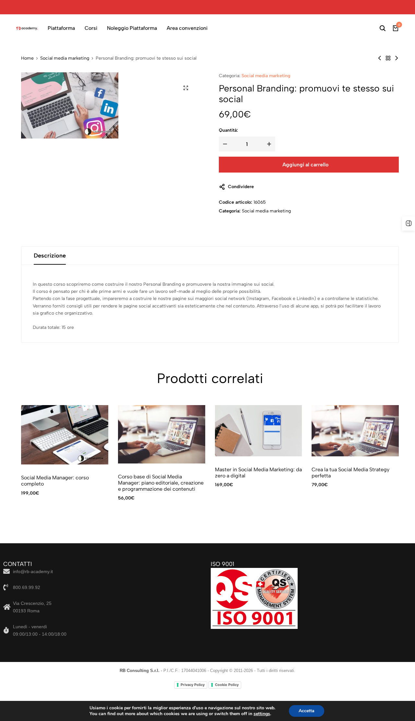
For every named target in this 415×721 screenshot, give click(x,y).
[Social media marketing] (388, 58)
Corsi (91, 28)
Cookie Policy (227, 684)
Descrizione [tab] (50, 255)
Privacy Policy (193, 684)
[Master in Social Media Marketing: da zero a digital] (258, 430)
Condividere (241, 186)
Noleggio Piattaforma (132, 28)
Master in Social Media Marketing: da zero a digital (258, 472)
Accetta (306, 711)
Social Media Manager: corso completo (55, 481)
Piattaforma (61, 28)
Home (27, 58)
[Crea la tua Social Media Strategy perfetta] (355, 430)
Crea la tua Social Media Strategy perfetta (350, 472)
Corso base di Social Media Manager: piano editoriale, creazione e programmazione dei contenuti (161, 483)
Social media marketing (64, 58)
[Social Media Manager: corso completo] (396, 58)
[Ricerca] (382, 28)
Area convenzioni (187, 28)
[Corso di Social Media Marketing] (379, 58)
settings (262, 714)
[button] (378, 434)
